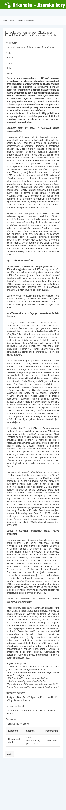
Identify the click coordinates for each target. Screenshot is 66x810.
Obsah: (9, 73)
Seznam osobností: (15, 705)
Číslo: (9, 52)
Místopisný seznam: (15, 692)
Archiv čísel (8, 20)
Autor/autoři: (12, 42)
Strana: (9, 63)
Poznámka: (11, 719)
